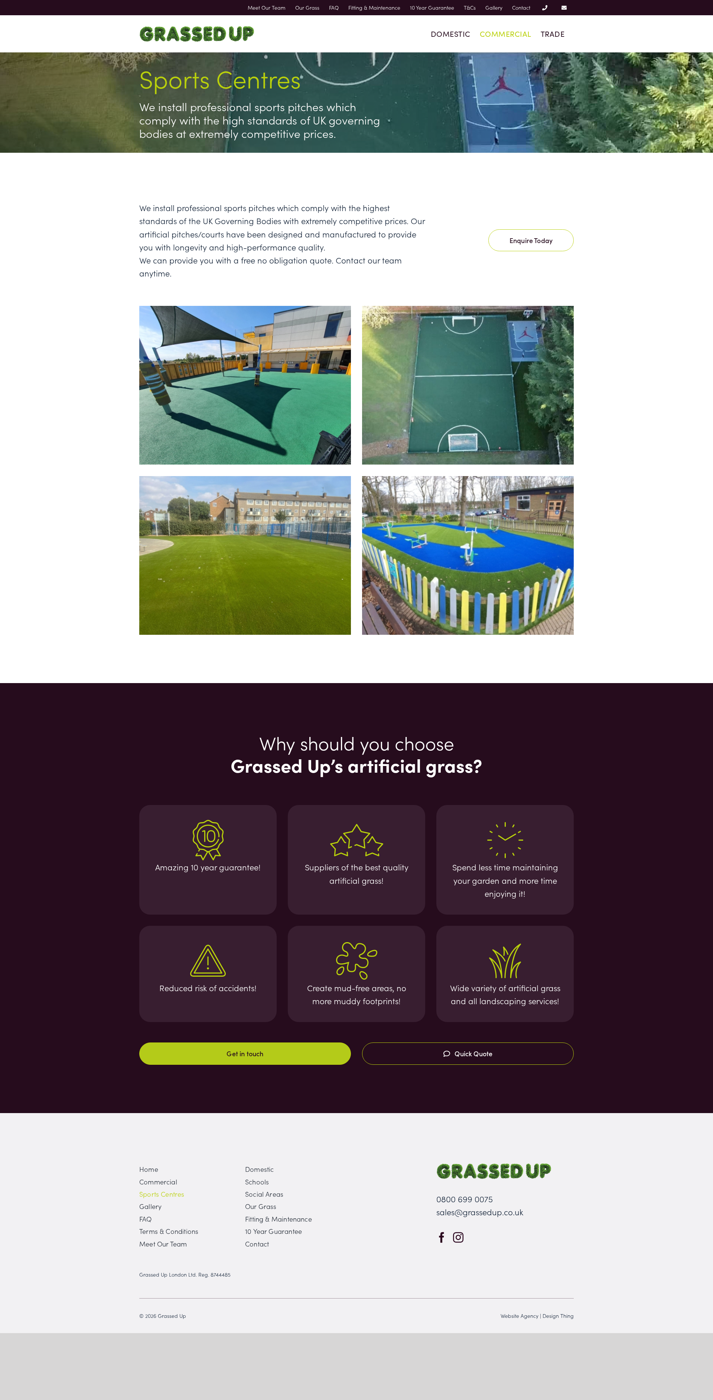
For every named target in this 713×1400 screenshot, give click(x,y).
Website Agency (519, 1315)
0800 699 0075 (464, 1199)
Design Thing (558, 1315)
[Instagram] (458, 1237)
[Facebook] (441, 1237)
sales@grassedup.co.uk (479, 1212)
